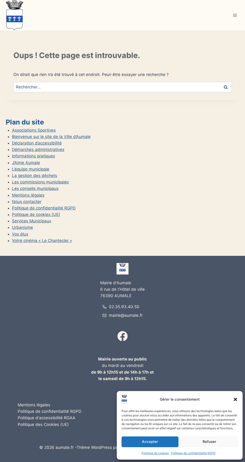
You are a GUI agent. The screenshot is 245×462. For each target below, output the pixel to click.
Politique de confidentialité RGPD (193, 453)
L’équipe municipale (30, 169)
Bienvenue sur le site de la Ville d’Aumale (51, 136)
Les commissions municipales (40, 182)
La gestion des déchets (34, 175)
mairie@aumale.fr (126, 315)
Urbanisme (22, 227)
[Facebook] (122, 336)
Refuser (209, 441)
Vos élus (20, 234)
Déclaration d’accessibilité (37, 143)
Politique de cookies (155, 453)
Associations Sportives (34, 130)
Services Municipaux (31, 221)
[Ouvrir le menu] (234, 15)
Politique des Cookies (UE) (43, 424)
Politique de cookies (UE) (36, 214)
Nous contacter (26, 201)
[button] (235, 399)
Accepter (150, 441)
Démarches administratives (38, 149)
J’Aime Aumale (26, 162)
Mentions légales (28, 195)
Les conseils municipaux (35, 188)
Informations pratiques (33, 156)
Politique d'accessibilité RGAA (46, 417)
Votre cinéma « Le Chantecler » (42, 240)
